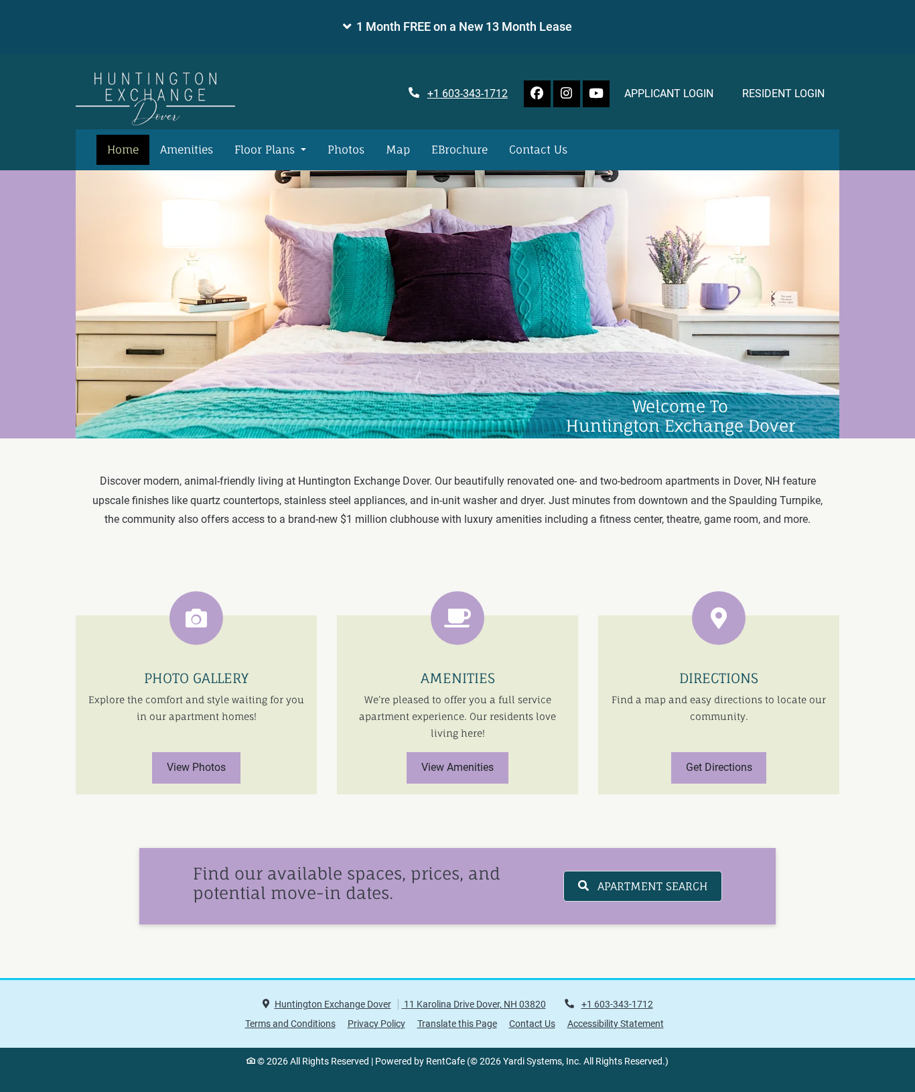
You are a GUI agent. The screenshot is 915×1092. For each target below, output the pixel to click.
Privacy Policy (376, 1023)
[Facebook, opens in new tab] (537, 93)
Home (123, 149)
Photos (346, 149)
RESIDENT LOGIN (790, 93)
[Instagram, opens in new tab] (566, 93)
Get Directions (719, 767)
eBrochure (459, 149)
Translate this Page (457, 1023)
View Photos (196, 767)
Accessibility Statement (615, 1023)
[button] (457, 27)
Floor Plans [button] (266, 149)
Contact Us (538, 149)
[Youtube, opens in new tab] (596, 93)
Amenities (186, 149)
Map (398, 149)
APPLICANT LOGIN (676, 93)
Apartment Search (650, 886)
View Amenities (457, 767)
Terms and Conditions (290, 1023)
